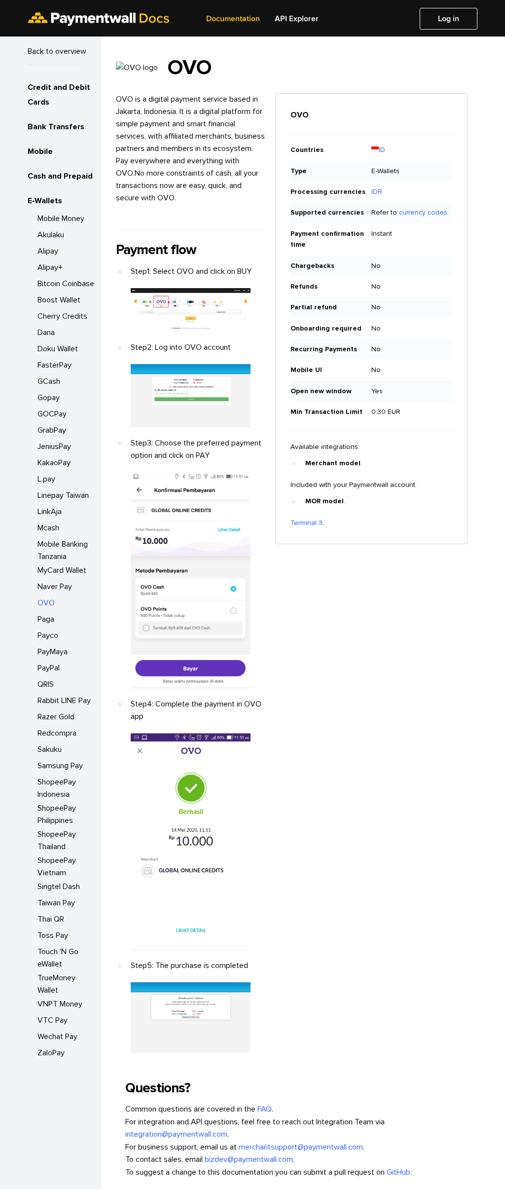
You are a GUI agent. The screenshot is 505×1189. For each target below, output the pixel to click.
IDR (376, 191)
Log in (448, 19)
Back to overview (57, 51)
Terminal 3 (306, 523)
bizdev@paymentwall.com (249, 1159)
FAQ (264, 1109)
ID (382, 150)
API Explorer (297, 19)
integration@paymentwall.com (176, 1134)
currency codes (423, 212)
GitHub (398, 1172)
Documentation (233, 19)
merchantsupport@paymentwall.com (301, 1147)
